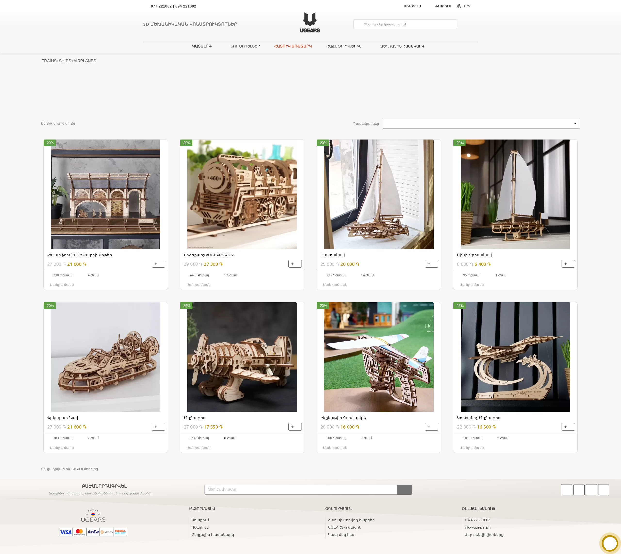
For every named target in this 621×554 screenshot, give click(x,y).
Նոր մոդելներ (245, 46)
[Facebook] (579, 489)
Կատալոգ (202, 46)
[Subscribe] (404, 490)
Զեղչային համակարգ (402, 46)
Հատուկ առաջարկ (293, 46)
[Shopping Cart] (472, 24)
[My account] (464, 24)
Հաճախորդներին (344, 46)
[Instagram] (591, 489)
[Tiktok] (566, 489)
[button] (64, 285)
